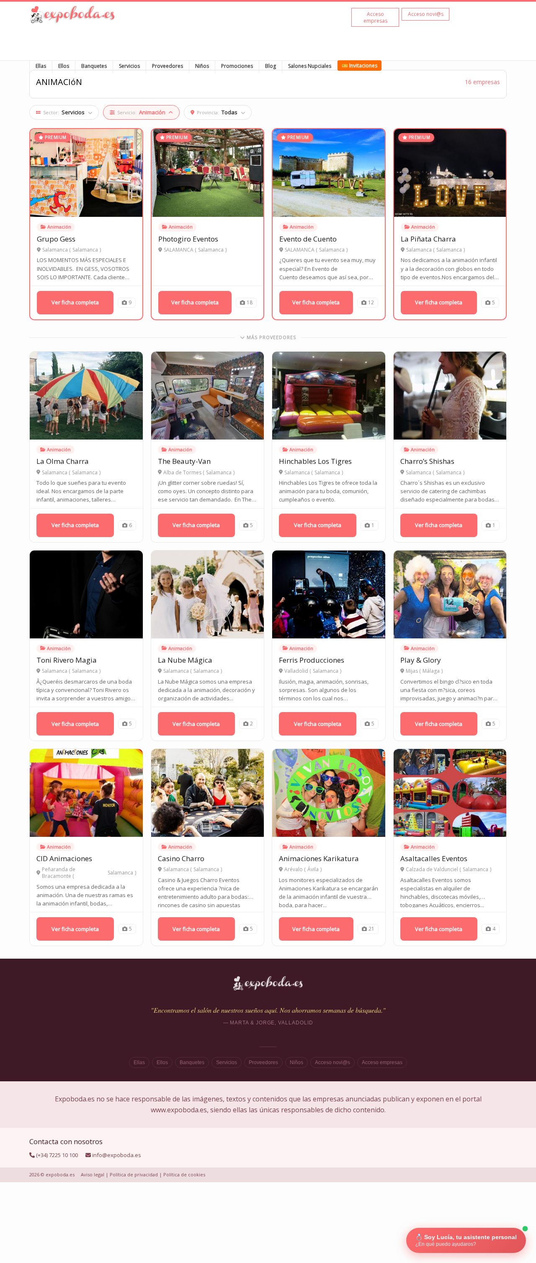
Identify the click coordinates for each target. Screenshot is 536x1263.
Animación (59, 227)
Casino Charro (181, 858)
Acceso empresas (382, 1062)
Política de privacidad (134, 1174)
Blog (270, 65)
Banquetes (94, 65)
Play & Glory (420, 660)
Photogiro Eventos (188, 239)
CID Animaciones (64, 858)
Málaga (431, 671)
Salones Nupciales (309, 65)
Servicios (129, 65)
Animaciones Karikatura (319, 858)
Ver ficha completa (75, 302)
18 (250, 302)
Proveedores (167, 65)
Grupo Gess (56, 239)
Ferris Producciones (311, 660)
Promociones (237, 65)
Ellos (63, 65)
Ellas (41, 65)
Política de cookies (184, 1174)
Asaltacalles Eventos (433, 858)
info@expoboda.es (116, 1155)
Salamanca (85, 250)
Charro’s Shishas (427, 461)
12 (371, 302)
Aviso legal (92, 1174)
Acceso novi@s (332, 1062)
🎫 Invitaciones (359, 65)
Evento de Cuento (308, 239)
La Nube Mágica (185, 660)
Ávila (313, 869)
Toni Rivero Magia (66, 660)
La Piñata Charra (428, 239)
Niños (202, 65)
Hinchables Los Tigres (315, 461)
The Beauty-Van (184, 461)
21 (371, 928)
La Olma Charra (62, 461)
